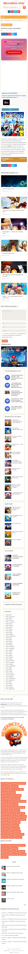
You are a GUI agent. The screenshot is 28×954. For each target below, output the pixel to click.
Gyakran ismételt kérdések (18, 950)
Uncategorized (5, 857)
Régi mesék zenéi (5, 828)
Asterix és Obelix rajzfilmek (17, 789)
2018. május (9, 641)
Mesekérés (7, 950)
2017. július (9, 652)
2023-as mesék (13, 783)
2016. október (9, 664)
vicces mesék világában (16, 753)
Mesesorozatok (21, 851)
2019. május (9, 629)
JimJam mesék (21, 813)
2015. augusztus (10, 680)
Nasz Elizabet (4, 933)
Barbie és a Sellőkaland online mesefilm (15, 872)
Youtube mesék (20, 834)
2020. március (9, 625)
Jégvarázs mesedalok (6, 816)
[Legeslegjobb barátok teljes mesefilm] (8, 570)
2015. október (9, 676)
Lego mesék (15, 816)
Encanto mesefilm (16, 539)
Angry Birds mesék (5, 786)
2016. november (10, 662)
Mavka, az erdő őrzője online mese (17, 477)
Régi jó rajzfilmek (14, 825)
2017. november (10, 648)
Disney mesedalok (5, 798)
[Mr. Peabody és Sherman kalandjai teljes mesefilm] (14, 267)
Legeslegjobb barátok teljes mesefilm (17, 493)
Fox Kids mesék (22, 801)
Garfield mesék (5, 804)
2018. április (9, 643)
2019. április (9, 630)
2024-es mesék (22, 783)
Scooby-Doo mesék (15, 828)
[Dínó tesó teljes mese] (14, 181)
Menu (3, 17)
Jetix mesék (13, 813)
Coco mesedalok (17, 795)
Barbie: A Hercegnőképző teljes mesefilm (15, 892)
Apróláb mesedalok (6, 789)
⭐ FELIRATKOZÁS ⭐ (14, 52)
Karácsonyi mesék (5, 848)
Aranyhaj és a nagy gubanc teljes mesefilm (15, 879)
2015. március (9, 687)
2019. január (9, 632)
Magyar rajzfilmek (5, 851)
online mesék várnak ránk (9, 751)
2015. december (10, 674)
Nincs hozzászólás (11, 30)
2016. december (10, 660)
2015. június (9, 683)
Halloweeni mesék (13, 804)
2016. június (9, 669)
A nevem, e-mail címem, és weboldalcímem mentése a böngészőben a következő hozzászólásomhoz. (14, 335)
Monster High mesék (6, 854)
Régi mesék (23, 854)
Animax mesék (14, 786)
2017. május (9, 653)
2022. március (9, 620)
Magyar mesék (14, 848)
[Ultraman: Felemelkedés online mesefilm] (8, 589)
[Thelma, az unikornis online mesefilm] (8, 579)
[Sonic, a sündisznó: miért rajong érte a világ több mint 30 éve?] (7, 411)
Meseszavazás (5, 819)
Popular (14, 862)
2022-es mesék (5, 783)
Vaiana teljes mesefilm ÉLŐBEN (13, 866)
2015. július (9, 681)
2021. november (10, 622)
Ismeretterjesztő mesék (14, 810)
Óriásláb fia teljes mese (8, 253)
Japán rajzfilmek (5, 813)
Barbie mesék (12, 792)
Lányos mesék (23, 816)
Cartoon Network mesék (7, 795)
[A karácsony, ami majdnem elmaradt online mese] (14, 203)
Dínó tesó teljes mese (8, 188)
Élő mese (11, 837)
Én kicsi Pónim (18, 837)
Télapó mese (4, 834)
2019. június (9, 627)
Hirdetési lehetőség (15, 952)
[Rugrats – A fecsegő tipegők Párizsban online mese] (14, 289)
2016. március (9, 673)
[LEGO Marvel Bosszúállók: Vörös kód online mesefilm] (8, 561)
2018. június (9, 639)
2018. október (9, 634)
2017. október (9, 650)
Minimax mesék (22, 819)
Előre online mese (16, 523)
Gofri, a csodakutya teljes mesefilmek (15, 933)
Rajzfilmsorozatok (5, 825)
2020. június (9, 623)
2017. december (10, 646)
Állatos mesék (4, 837)
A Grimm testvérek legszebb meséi (9, 845)
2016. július (9, 667)
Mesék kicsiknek (13, 819)
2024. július (9, 615)
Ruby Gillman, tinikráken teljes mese (17, 428)
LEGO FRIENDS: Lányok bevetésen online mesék (17, 912)
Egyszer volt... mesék (6, 801)
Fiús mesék (14, 801)
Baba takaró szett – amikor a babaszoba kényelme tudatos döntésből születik (17, 400)
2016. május (9, 671)
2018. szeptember (10, 636)
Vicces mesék (12, 834)
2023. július (9, 618)
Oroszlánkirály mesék (6, 822)
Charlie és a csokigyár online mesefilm (14, 885)
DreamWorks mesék (15, 798)
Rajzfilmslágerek (16, 822)
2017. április (9, 655)
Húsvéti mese (4, 810)
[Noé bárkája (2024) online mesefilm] (8, 598)
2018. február (9, 645)
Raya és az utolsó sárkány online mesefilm (16, 486)
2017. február (9, 657)
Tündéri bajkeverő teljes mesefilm (16, 453)
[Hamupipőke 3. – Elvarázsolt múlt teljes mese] (14, 224)
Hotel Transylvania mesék (7, 807)
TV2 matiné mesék (16, 831)
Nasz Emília (4, 912)
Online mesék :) (7, 25)
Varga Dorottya (5, 915)
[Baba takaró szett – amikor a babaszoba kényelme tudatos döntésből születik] (7, 403)
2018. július (9, 637)
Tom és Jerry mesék (6, 831)
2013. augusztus (10, 689)
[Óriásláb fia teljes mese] (14, 246)
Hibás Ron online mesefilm (16, 469)
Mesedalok (13, 851)
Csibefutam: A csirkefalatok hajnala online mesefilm (17, 421)
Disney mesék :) (21, 845)
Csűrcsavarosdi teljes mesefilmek (11, 935)
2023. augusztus (10, 616)
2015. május (9, 685)
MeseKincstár (14, 3)
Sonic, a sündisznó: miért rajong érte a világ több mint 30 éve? (16, 408)
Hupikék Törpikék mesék (19, 807)
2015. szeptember (10, 678)
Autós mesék (4, 792)
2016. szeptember (10, 666)
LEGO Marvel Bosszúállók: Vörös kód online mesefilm (17, 462)
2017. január (9, 659)
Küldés (10, 109)
